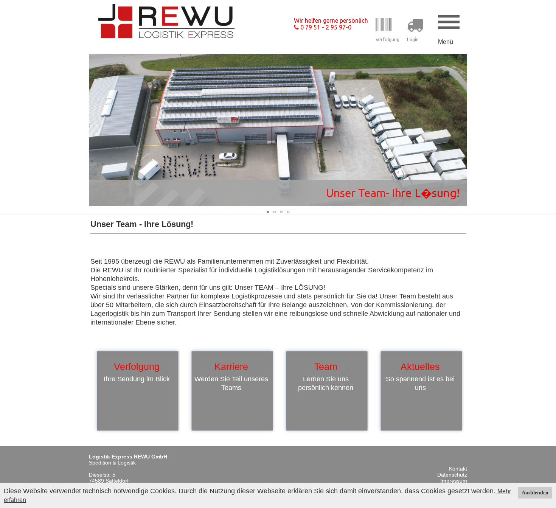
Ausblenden (535, 493)
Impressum (453, 481)
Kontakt (458, 469)
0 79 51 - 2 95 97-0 (325, 27)
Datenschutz (452, 475)
